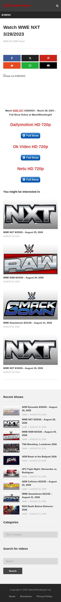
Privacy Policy (44, 596)
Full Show (32, 135)
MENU (7, 15)
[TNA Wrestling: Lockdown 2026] (11, 448)
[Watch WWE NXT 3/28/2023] (30, 213)
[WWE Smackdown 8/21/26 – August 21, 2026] (11, 497)
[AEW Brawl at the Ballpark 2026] (11, 460)
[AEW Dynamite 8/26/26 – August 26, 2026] (11, 410)
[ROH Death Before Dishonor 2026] (11, 510)
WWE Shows (19, 41)
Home (12, 596)
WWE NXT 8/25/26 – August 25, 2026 (23, 232)
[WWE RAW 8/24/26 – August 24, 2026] (11, 435)
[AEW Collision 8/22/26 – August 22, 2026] (11, 485)
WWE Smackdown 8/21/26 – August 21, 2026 (27, 322)
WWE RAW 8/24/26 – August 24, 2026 (23, 277)
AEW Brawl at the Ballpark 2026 (39, 456)
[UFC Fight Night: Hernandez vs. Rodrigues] (11, 472)
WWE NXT (7, 41)
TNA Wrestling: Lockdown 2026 (39, 444)
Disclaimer (26, 596)
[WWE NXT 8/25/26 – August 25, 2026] (11, 423)
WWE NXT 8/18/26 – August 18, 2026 (23, 368)
